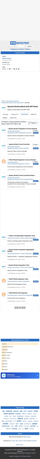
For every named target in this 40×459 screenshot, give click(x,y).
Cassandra (33, 440)
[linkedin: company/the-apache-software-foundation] (9, 69)
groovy (32, 418)
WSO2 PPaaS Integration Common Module (22, 160)
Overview (5, 114)
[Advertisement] (20, 20)
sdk (16, 426)
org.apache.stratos (12, 101)
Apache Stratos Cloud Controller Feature (22, 175)
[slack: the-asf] (16, 69)
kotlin (19, 421)
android (9, 411)
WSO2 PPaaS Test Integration (18, 293)
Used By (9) (24, 114)
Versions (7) (14, 114)
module (12, 424)
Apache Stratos (6, 58)
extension (6, 418)
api (21, 411)
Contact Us (17, 456)
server (21, 426)
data (14, 416)
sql (37, 426)
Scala (13, 440)
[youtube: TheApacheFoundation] (14, 69)
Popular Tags (20, 407)
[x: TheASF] (7, 69)
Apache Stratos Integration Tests (19, 265)
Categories (13, 49)
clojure (29, 414)
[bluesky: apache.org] (18, 69)
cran (10, 416)
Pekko (25, 440)
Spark (21, 440)
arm (25, 411)
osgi (21, 424)
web (26, 429)
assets (30, 411)
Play (17, 440)
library (25, 421)
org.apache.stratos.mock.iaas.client (12, 102)
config (6, 416)
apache (16, 411)
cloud (34, 414)
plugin (34, 424)
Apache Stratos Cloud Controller (19, 144)
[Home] (20, 44)
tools (19, 428)
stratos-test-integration (27, 267)
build (36, 411)
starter (8, 429)
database (20, 416)
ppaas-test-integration (25, 295)
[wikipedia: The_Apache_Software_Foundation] (12, 69)
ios (3, 421)
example (33, 416)
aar (3, 411)
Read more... (20, 444)
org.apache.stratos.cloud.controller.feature (20, 179)
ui (23, 429)
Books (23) (13, 117)
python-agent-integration (28, 238)
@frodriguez (27, 437)
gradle (26, 418)
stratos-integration (26, 253)
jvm (14, 421)
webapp (31, 428)
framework (13, 418)
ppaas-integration (24, 281)
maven (35, 421)
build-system (9, 414)
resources (6, 426)
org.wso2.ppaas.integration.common (18, 164)
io (36, 418)
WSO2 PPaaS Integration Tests (18, 279)
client (24, 414)
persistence (28, 423)
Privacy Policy (26, 456)
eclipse (27, 416)
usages (35, 130)
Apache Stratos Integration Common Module (23, 128)
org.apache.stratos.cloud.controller (18, 148)
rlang (12, 426)
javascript (9, 421)
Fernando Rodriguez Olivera (27, 453)
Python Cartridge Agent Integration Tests (22, 235)
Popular (21, 49)
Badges (5, 117)
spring (33, 426)
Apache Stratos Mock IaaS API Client (22, 106)
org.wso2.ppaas (12, 162)
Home (3, 101)
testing (14, 429)
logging (30, 421)
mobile (6, 424)
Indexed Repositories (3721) (20, 340)
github (20, 418)
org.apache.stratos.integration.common (19, 132)
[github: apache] (3, 69)
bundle (18, 414)
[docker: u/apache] (5, 69)
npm (17, 424)
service (27, 426)
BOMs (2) (33, 114)
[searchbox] (16, 46)
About (28, 49)
